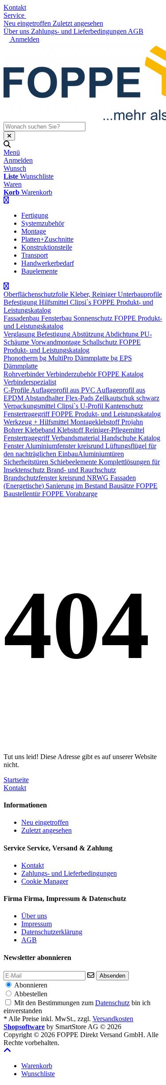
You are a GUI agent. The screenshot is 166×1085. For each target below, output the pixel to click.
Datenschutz (112, 1003)
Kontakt (15, 7)
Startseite (16, 779)
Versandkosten (113, 1018)
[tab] (36, 1065)
